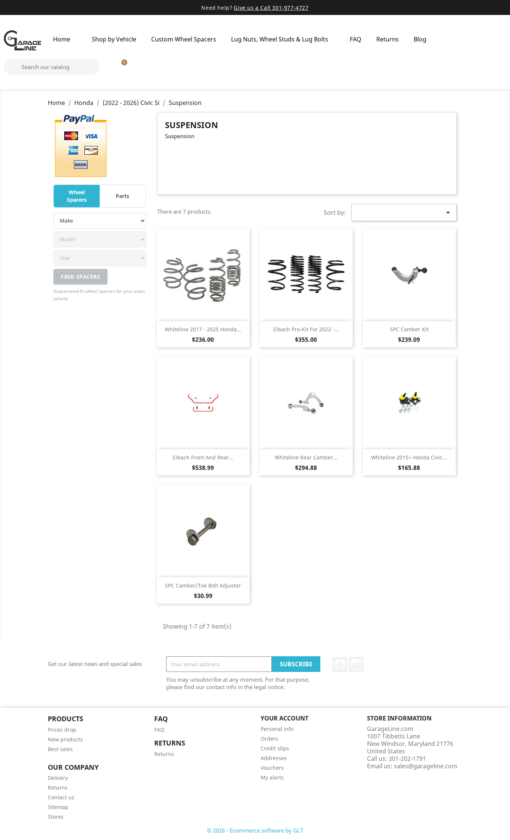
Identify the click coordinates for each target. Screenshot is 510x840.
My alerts (272, 777)
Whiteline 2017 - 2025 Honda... (203, 329)
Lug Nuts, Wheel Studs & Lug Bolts (279, 39)
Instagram (356, 664)
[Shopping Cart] (121, 67)
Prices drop (62, 729)
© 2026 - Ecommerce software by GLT (255, 830)
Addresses (274, 758)
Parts (122, 195)
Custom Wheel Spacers (183, 39)
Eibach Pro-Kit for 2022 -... (306, 329)
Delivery (58, 777)
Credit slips (275, 748)
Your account (284, 718)
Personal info (277, 728)
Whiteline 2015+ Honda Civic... (409, 457)
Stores (55, 816)
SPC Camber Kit (409, 329)
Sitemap (58, 806)
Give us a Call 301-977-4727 (271, 7)
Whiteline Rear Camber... (306, 457)
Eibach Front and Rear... (203, 457)
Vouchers (272, 767)
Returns (387, 39)
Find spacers (80, 276)
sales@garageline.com (425, 766)
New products (65, 739)
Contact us (61, 797)
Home (61, 39)
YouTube (339, 664)
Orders (269, 738)
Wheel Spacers (77, 196)
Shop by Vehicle (114, 39)
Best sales (60, 749)
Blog (420, 39)
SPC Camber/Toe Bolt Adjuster (203, 585)
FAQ (355, 39)
